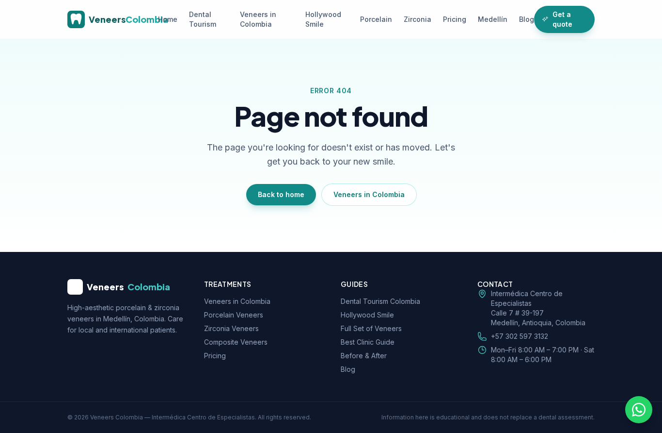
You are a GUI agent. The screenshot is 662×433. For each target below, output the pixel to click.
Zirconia (417, 19)
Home (167, 19)
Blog (526, 19)
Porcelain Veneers (233, 315)
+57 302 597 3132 (519, 336)
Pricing (454, 19)
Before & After (364, 355)
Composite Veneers (236, 342)
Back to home (281, 194)
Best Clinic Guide (367, 342)
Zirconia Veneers (231, 328)
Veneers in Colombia (258, 19)
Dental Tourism (202, 19)
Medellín (492, 19)
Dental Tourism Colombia (380, 301)
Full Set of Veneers (371, 328)
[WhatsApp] (638, 409)
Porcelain (376, 19)
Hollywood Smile (323, 19)
